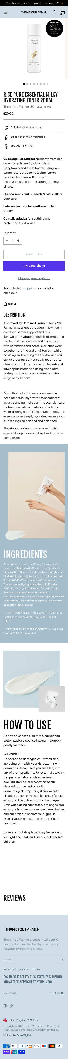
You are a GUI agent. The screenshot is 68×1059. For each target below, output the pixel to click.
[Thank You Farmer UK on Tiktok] (11, 1006)
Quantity (9, 233)
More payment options (34, 278)
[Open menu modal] (5, 12)
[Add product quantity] (7, 240)
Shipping (29, 288)
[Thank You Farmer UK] (34, 12)
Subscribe (57, 993)
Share (12, 304)
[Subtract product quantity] (18, 240)
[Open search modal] (54, 12)
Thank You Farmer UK (18, 106)
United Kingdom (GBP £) (21, 1020)
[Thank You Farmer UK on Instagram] (5, 1006)
